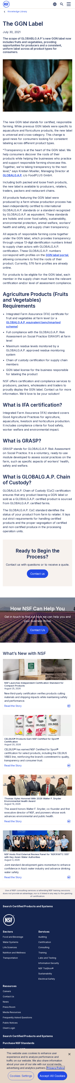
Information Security (48, 963)
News (6, 1001)
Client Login (9, 1028)
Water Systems (10, 942)
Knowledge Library (17, 11)
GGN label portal (57, 255)
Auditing (42, 937)
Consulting (43, 947)
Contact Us (8, 996)
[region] (37, 1066)
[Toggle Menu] (68, 4)
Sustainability (45, 973)
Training (42, 952)
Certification (44, 942)
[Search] (61, 4)
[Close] (69, 1054)
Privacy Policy (55, 1067)
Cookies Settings (21, 1076)
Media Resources (12, 1012)
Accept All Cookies (52, 1076)
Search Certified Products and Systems (28, 906)
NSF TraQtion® (46, 968)
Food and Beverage (13, 937)
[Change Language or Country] (54, 4)
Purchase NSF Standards (18, 1043)
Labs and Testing (47, 958)
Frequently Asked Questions (17, 1017)
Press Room (9, 1007)
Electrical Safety (46, 979)
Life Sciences (10, 947)
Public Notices (10, 1022)
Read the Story (13, 705)
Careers (7, 991)
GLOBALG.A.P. (12, 175)
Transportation (10, 958)
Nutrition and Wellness (14, 952)
